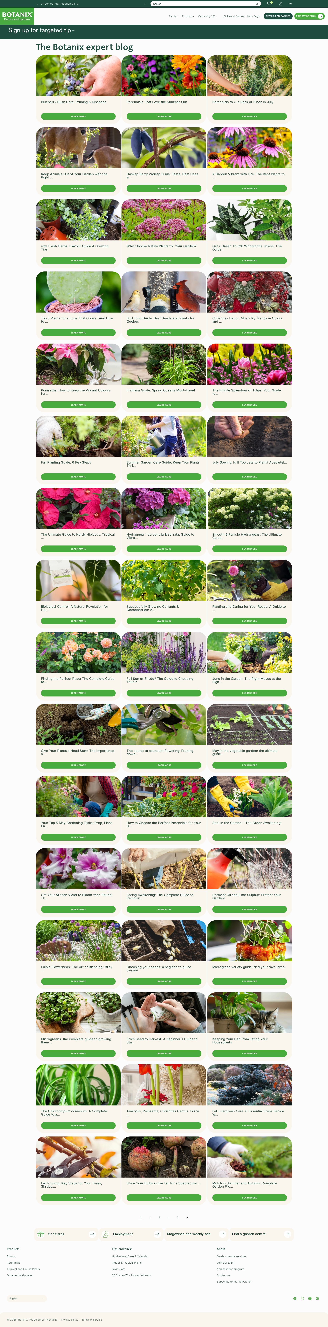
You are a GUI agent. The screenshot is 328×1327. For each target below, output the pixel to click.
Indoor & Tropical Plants (127, 1262)
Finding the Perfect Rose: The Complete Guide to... (77, 680)
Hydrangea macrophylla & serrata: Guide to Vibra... (160, 536)
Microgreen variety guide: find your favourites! (249, 967)
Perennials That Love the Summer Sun (157, 102)
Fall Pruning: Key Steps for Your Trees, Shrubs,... (71, 1185)
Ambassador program (230, 1269)
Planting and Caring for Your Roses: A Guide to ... (249, 608)
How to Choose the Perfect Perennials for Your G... (164, 824)
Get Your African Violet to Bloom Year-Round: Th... (76, 896)
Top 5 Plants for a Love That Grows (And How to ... (77, 320)
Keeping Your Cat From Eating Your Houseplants (240, 1040)
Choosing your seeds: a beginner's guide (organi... (159, 968)
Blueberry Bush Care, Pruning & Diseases (73, 102)
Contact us (223, 1275)
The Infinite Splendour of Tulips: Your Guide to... (246, 392)
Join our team (225, 1262)
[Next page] (187, 1217)
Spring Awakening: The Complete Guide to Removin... (160, 896)
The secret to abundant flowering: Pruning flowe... (160, 752)
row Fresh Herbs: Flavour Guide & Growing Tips (74, 248)
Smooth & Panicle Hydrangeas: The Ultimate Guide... (247, 536)
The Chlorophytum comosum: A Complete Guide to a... (74, 1113)
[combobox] (206, 3)
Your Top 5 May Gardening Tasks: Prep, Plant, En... (77, 824)
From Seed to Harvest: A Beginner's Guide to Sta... (162, 1040)
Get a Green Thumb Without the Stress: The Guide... (247, 248)
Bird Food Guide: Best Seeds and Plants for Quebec (160, 320)
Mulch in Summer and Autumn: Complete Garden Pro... (244, 1185)
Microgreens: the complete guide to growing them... (76, 1040)
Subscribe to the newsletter (234, 1281)
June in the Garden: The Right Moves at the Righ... (246, 680)
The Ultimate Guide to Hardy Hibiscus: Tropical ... (78, 536)
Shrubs (11, 1256)
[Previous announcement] (37, 4)
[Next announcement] (145, 4)
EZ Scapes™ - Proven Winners (131, 1275)
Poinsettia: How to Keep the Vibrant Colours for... (75, 392)
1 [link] (141, 1217)
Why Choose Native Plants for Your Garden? (162, 246)
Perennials (13, 1262)
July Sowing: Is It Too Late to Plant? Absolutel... (249, 462)
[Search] (257, 3)
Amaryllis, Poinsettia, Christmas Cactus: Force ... (163, 1113)
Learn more (78, 116)
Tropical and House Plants (23, 1269)
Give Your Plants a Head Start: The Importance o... (77, 752)
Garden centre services (232, 1256)
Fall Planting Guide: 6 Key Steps (66, 462)
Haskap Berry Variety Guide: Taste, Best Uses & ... (162, 175)
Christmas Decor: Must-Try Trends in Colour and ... (247, 320)
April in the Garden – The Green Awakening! (246, 822)
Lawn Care (118, 1269)
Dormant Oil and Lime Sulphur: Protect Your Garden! (246, 896)
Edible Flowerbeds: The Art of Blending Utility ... (76, 968)
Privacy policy (69, 1319)
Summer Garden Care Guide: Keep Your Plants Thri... (163, 464)
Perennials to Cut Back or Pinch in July (243, 102)
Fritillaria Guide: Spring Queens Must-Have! (161, 390)
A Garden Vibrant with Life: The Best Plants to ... (248, 175)
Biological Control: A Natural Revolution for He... (74, 608)
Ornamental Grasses (20, 1275)
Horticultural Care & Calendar (130, 1256)
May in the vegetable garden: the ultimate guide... (245, 752)
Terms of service (92, 1319)
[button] (174, 16)
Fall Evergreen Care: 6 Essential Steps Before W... (248, 1113)
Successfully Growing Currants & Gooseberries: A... (153, 608)
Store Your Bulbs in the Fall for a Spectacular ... (164, 1183)
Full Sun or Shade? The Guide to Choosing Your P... (160, 680)
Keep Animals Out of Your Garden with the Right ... (74, 175)
